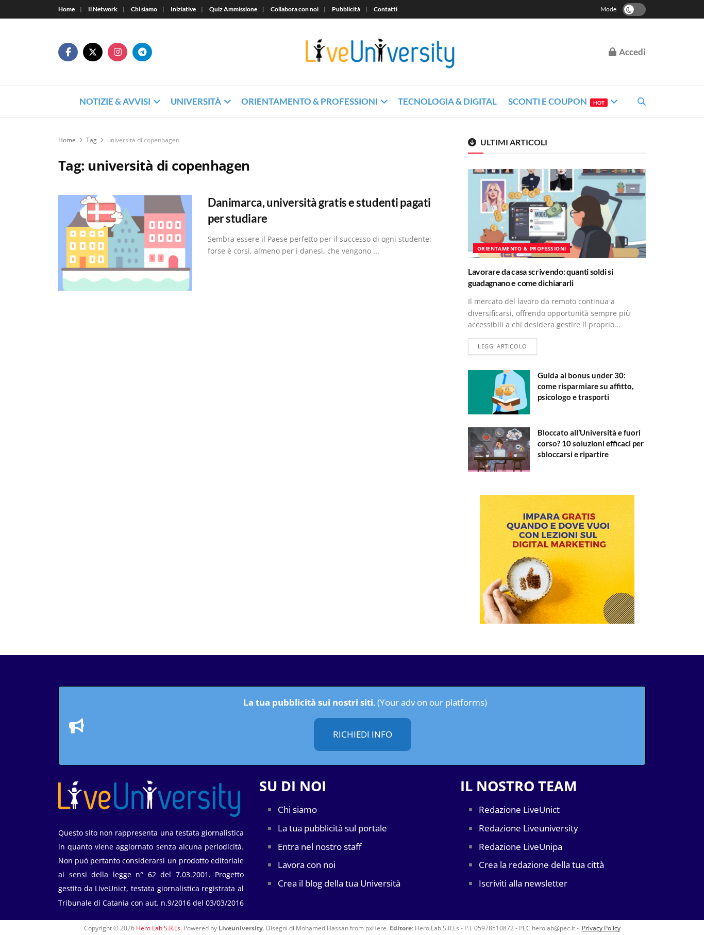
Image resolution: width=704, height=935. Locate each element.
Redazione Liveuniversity (528, 828)
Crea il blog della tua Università (339, 883)
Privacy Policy (601, 928)
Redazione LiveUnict (519, 809)
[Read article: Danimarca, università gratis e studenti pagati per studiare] (125, 243)
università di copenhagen (143, 140)
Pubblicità (346, 9)
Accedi (631, 51)
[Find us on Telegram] (142, 52)
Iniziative (183, 9)
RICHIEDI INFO (362, 734)
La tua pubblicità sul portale (332, 828)
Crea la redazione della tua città (541, 865)
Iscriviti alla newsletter (523, 883)
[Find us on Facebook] (68, 52)
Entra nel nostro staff (319, 847)
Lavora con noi (307, 865)
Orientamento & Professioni (309, 101)
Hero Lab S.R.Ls (158, 928)
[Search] (642, 101)
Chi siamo (144, 9)
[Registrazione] (557, 559)
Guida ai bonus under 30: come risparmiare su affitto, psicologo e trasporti (585, 386)
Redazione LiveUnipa (520, 847)
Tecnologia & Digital (447, 101)
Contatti (385, 9)
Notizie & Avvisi (114, 101)
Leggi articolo (507, 346)
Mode (608, 9)
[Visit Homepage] (380, 52)
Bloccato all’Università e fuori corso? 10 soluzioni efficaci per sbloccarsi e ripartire (591, 443)
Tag (91, 140)
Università (196, 101)
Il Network (103, 9)
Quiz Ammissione (233, 9)
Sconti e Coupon (556, 101)
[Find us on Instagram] (117, 52)
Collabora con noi (295, 9)
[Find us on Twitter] (93, 52)
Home (66, 9)
